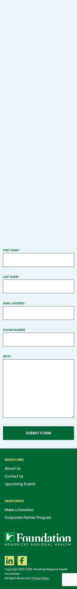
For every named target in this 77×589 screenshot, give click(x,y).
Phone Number (14, 330)
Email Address (14, 303)
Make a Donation (19, 510)
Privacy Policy (40, 578)
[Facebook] (22, 560)
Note (7, 356)
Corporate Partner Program (28, 517)
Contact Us (14, 476)
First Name (12, 250)
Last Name (11, 277)
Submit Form (38, 433)
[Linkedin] (9, 560)
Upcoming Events (20, 484)
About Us (13, 468)
